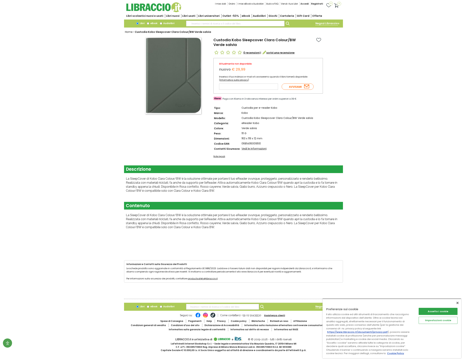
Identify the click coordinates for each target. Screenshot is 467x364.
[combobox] (235, 23)
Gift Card (303, 16)
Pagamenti (194, 321)
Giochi (273, 16)
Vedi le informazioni (254, 148)
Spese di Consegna (171, 321)
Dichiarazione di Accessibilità (221, 325)
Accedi (304, 3)
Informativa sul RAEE (286, 329)
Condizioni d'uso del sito (185, 325)
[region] (392, 328)
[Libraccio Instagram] (205, 317)
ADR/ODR (290, 325)
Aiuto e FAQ (272, 3)
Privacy (221, 321)
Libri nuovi (173, 16)
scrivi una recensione (280, 53)
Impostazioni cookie (438, 320)
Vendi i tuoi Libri (289, 3)
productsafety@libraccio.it (203, 278)
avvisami (295, 87)
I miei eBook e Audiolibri (251, 3)
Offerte (317, 16)
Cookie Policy (395, 353)
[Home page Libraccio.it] (153, 11)
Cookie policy (238, 321)
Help (209, 321)
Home (129, 32)
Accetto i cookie (438, 311)
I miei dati (220, 3)
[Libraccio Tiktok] (212, 317)
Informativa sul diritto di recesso (249, 329)
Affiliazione (300, 321)
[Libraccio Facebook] (197, 317)
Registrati (317, 3)
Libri (141, 23)
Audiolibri (259, 16)
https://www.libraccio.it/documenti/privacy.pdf (357, 332)
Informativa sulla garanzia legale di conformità (197, 329)
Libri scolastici (144, 16)
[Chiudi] (457, 303)
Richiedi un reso (279, 321)
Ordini (232, 3)
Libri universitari (209, 16)
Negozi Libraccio (326, 23)
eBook (246, 16)
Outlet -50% (230, 16)
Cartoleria (287, 16)
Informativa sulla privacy (234, 80)
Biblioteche (258, 321)
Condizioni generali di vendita (148, 325)
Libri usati (188, 16)
